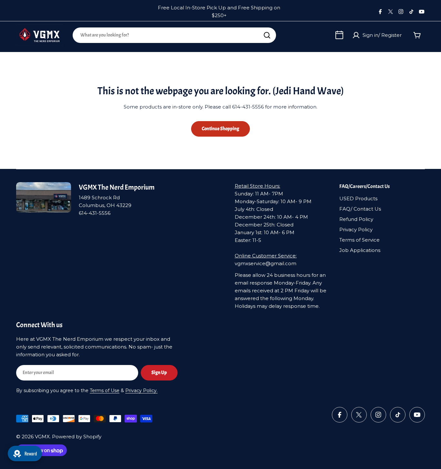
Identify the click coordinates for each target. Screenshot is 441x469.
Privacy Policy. (141, 390)
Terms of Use (104, 390)
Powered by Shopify (76, 436)
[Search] (267, 35)
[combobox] (174, 35)
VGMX (42, 436)
